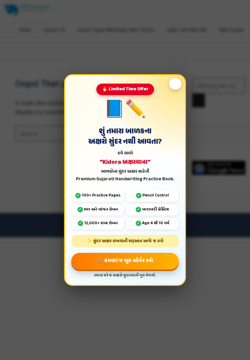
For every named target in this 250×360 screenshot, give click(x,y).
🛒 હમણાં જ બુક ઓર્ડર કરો (125, 261)
